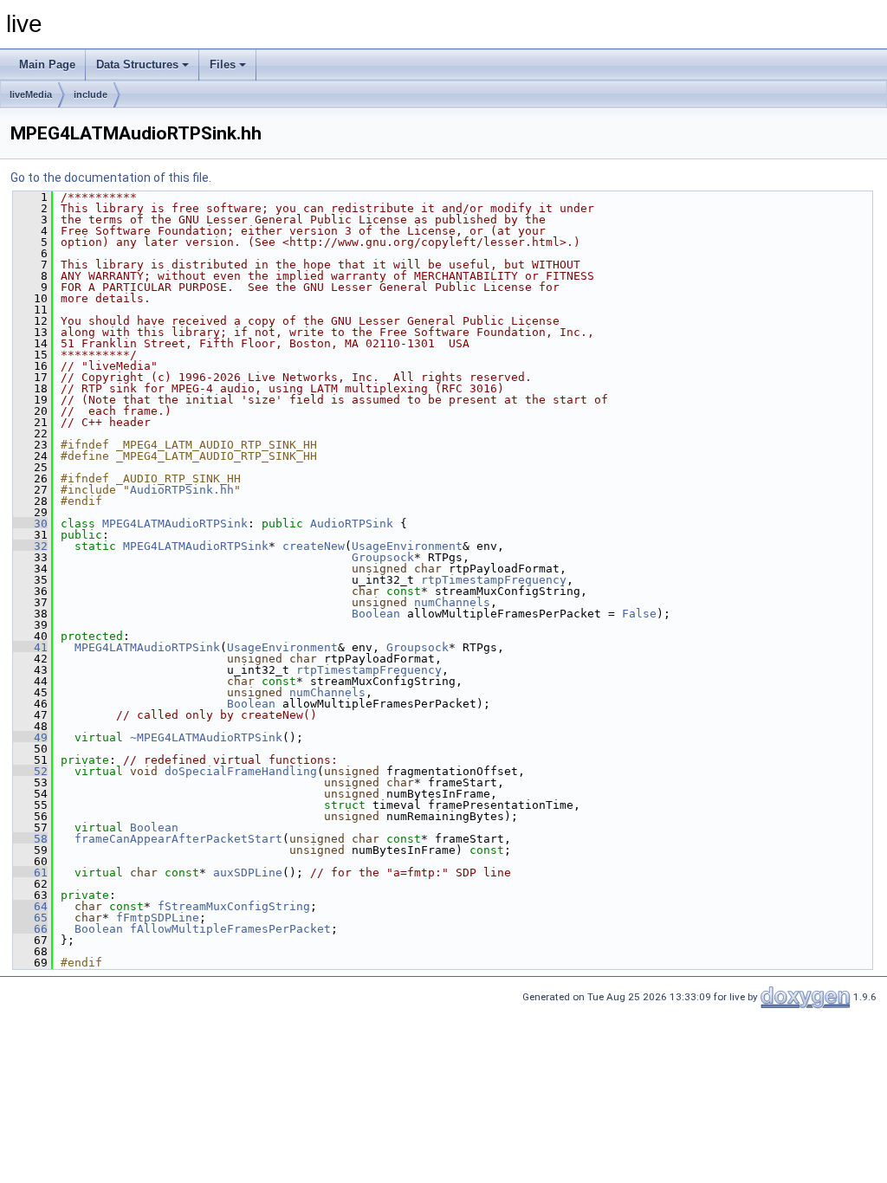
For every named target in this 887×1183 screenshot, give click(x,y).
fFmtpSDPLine (157, 917)
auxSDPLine (247, 872)
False (639, 613)
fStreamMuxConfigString (234, 906)
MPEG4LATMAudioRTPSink (175, 523)
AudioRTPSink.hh (182, 489)
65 (30, 917)
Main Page (47, 64)
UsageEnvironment (407, 546)
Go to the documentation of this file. (110, 177)
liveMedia (31, 94)
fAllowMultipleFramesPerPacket (230, 928)
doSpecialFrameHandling (241, 771)
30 (30, 523)
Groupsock (383, 557)
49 (30, 737)
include (90, 94)
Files (223, 64)
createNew (313, 546)
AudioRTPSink (351, 523)
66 (30, 928)
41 (30, 647)
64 (30, 906)
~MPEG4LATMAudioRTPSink (206, 737)
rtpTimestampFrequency (494, 579)
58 (30, 838)
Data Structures (137, 64)
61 (30, 872)
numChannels (452, 602)
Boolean (376, 613)
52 (30, 771)
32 (30, 546)
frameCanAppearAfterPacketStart (178, 838)
